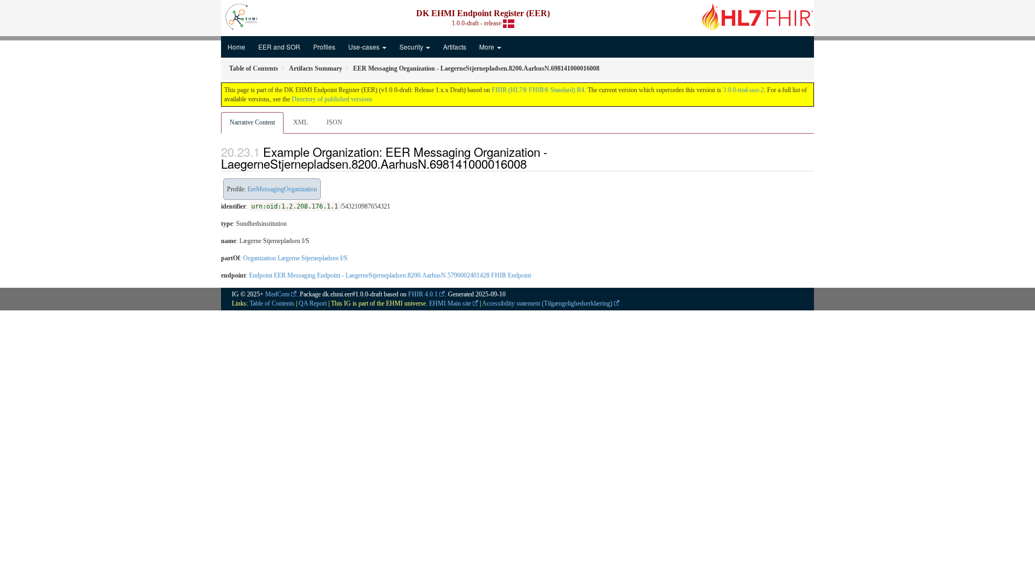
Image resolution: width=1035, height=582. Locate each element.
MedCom (277, 294)
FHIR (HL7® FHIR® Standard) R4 (538, 90)
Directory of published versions (332, 99)
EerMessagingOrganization (282, 189)
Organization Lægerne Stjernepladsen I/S (295, 258)
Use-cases (364, 46)
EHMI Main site (450, 303)
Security (412, 46)
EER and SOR (279, 46)
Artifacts (454, 46)
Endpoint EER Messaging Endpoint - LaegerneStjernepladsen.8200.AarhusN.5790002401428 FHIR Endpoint (390, 275)
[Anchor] (533, 163)
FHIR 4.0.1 (423, 294)
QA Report (313, 303)
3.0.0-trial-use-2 (743, 90)
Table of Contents (272, 303)
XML (300, 122)
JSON (334, 122)
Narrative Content (252, 122)
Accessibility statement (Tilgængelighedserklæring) (547, 303)
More (487, 46)
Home (236, 46)
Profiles (324, 46)
